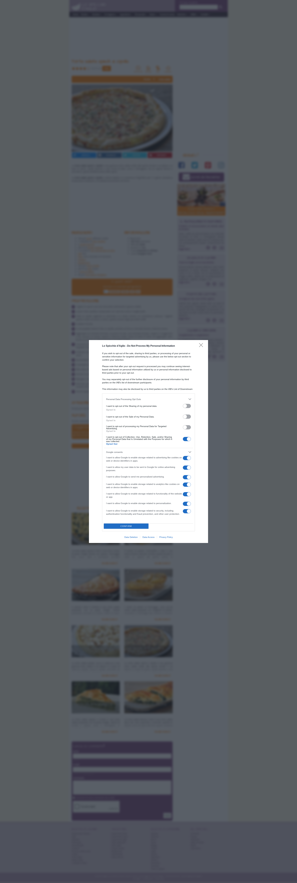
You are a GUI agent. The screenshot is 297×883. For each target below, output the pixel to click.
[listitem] (148, 399)
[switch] (187, 406)
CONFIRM (126, 526)
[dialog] (148, 441)
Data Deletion (131, 537)
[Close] (202, 346)
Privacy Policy (166, 537)
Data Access (148, 537)
